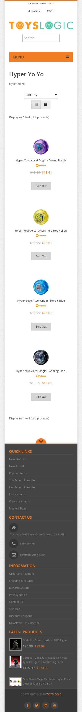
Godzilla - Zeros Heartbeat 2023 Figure (45, 640)
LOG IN (50, 3)
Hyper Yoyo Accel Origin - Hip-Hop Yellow (41, 231)
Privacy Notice (18, 595)
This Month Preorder (22, 480)
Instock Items (17, 494)
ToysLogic (53, 694)
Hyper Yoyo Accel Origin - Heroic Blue (41, 301)
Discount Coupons (20, 616)
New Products (18, 459)
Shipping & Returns (21, 581)
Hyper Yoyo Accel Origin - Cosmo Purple (41, 160)
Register (35, 10)
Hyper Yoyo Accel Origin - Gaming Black (41, 371)
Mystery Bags (17, 508)
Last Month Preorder (22, 487)
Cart (52, 10)
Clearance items (19, 501)
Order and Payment (21, 574)
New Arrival (16, 466)
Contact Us (16, 602)
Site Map (14, 609)
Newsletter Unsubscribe (24, 623)
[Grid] (36, 104)
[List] (46, 104)
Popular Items (18, 473)
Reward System (19, 588)
